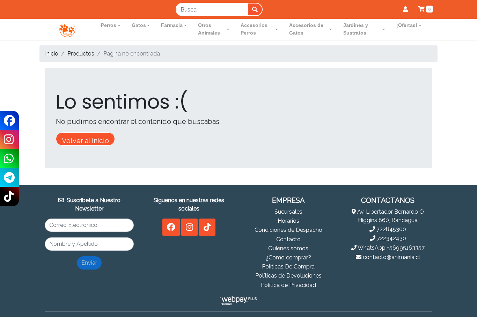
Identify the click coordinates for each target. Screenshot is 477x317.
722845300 (390, 229)
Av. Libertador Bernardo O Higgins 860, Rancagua (390, 215)
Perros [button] (108, 25)
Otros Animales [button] (209, 29)
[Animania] (67, 29)
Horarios (288, 221)
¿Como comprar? (288, 257)
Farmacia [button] (172, 25)
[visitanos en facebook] (171, 227)
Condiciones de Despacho (288, 230)
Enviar (89, 262)
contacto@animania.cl (390, 257)
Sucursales (288, 211)
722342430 (390, 238)
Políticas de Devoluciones (288, 275)
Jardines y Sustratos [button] (355, 29)
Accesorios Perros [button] (254, 29)
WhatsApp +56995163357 (391, 247)
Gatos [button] (139, 25)
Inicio (51, 53)
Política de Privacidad (288, 285)
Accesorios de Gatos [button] (306, 29)
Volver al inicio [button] (85, 141)
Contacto (288, 239)
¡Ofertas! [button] (406, 25)
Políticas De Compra (288, 266)
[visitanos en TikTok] (207, 227)
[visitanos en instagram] (189, 227)
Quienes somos (288, 248)
